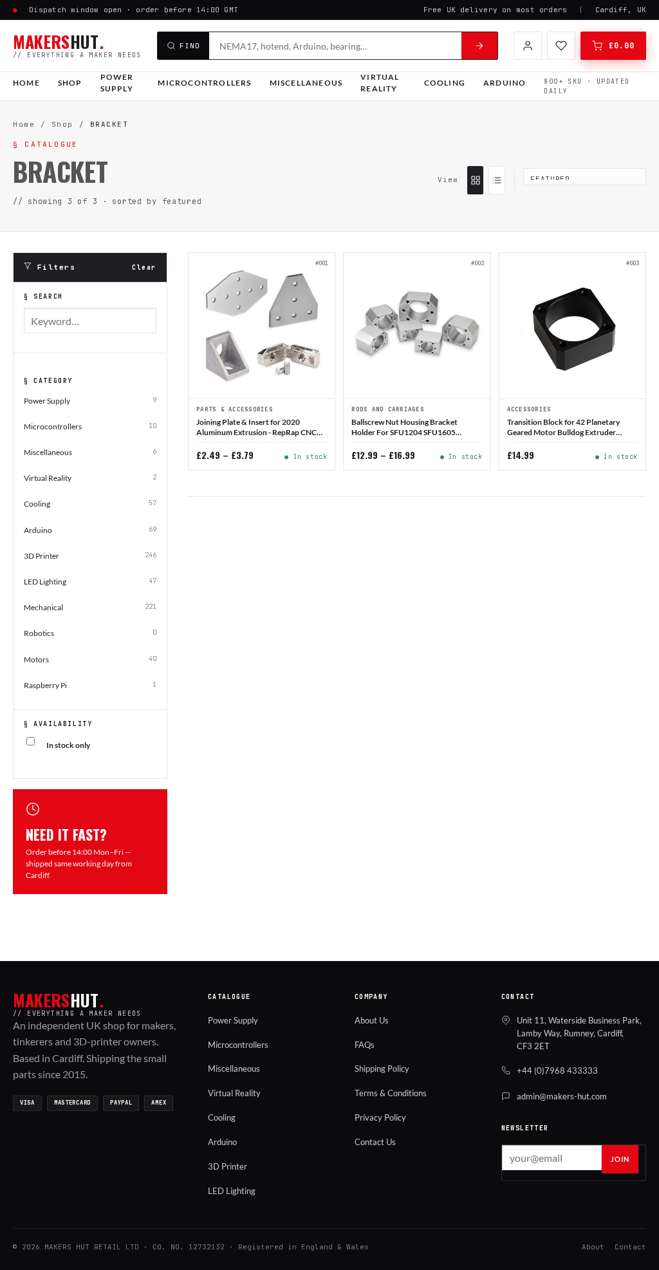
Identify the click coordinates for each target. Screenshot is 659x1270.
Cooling (444, 83)
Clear (144, 267)
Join (620, 1159)
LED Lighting (231, 1191)
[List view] (496, 180)
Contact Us (375, 1142)
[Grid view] (475, 180)
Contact (630, 1246)
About (593, 1246)
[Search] (479, 45)
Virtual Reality (379, 83)
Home (26, 83)
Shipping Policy (382, 1068)
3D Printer (227, 1166)
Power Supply (117, 83)
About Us (372, 1020)
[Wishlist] (561, 46)
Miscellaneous (306, 83)
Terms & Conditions (391, 1093)
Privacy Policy (380, 1117)
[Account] (528, 46)
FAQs (365, 1045)
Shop (70, 83)
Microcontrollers (204, 83)
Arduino (504, 83)
